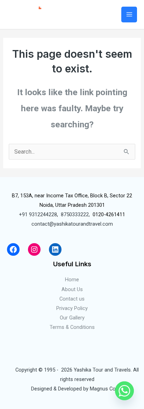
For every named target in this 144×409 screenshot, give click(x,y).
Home (72, 279)
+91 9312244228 (38, 214)
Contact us (72, 299)
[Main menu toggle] (129, 14)
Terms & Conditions (72, 327)
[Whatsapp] (124, 390)
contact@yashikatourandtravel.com (72, 224)
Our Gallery (72, 318)
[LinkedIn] (55, 249)
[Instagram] (34, 249)
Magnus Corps (106, 389)
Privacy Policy (72, 308)
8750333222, (75, 214)
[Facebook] (13, 249)
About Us (72, 289)
